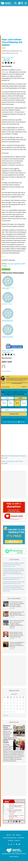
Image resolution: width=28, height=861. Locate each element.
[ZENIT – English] (8, 3)
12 (20, 703)
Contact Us (17, 840)
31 (14, 712)
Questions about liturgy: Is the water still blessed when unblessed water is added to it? (17, 613)
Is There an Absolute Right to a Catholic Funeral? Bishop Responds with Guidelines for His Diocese (16, 645)
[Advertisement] (14, 21)
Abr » (7, 715)
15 (7, 706)
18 (17, 706)
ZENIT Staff (6, 59)
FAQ (13, 835)
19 (20, 706)
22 (7, 709)
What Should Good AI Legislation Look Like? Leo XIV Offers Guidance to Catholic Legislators (13, 564)
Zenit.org (5, 72)
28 (4, 712)
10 (14, 703)
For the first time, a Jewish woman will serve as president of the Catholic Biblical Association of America (16, 604)
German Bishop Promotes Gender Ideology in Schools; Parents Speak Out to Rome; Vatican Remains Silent (16, 634)
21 (4, 709)
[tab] (8, 801)
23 (11, 709)
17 (14, 706)
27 (23, 709)
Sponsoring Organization (9, 837)
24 (14, 709)
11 (17, 703)
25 (17, 709)
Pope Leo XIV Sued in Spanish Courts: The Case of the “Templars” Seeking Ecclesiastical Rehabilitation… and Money (16, 623)
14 (4, 706)
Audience (18, 835)
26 (20, 709)
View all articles (6, 371)
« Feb (4, 715)
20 (23, 706)
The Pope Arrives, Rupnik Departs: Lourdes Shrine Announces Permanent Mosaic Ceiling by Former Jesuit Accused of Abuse (13, 587)
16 (11, 706)
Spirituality (7, 60)
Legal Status (20, 837)
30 (11, 712)
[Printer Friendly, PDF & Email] (6, 269)
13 (23, 703)
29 (7, 712)
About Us (8, 835)
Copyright (10, 840)
